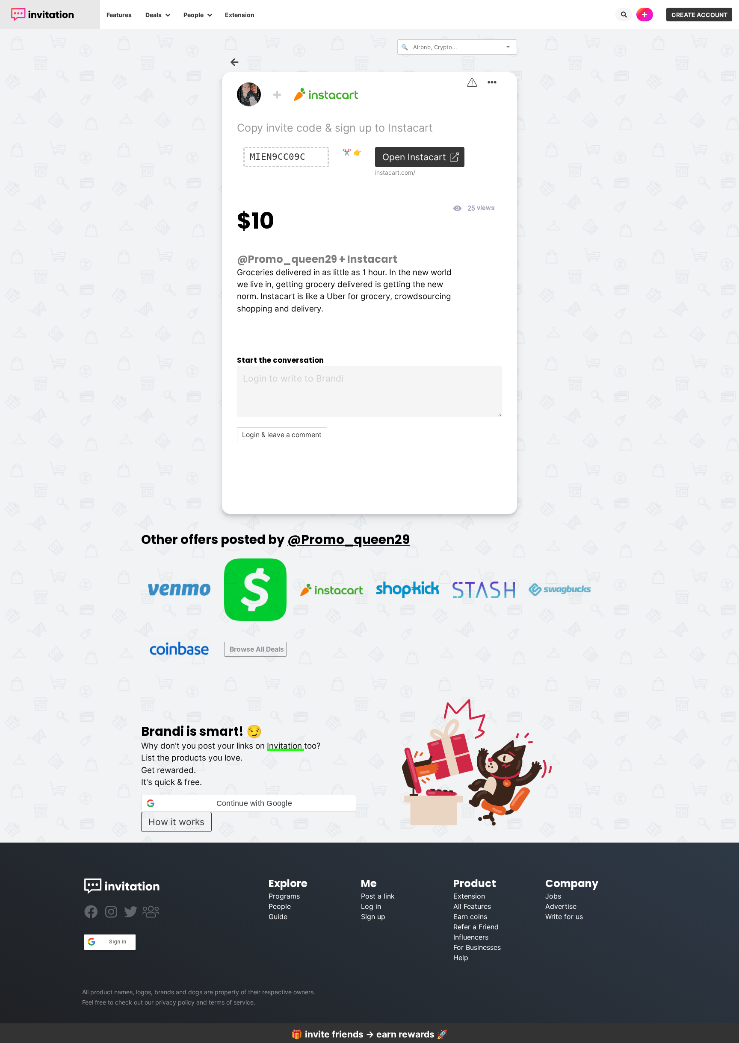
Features (119, 14)
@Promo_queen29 (287, 259)
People (193, 14)
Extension (239, 14)
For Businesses (477, 947)
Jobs (553, 896)
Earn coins (470, 916)
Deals (153, 14)
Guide (278, 916)
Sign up (373, 916)
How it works (176, 822)
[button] (248, 803)
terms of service (231, 1002)
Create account (699, 14)
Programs (284, 896)
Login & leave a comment (282, 435)
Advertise (560, 906)
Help (460, 957)
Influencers (470, 937)
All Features (472, 906)
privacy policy (175, 1002)
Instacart (372, 259)
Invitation (285, 746)
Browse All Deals (257, 649)
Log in (371, 906)
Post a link (378, 896)
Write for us (564, 916)
